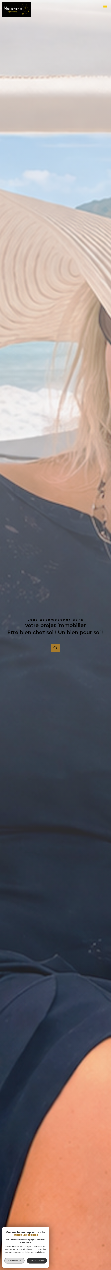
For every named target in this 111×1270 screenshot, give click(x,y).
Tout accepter (37, 1260)
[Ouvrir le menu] (106, 6)
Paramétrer (14, 1260)
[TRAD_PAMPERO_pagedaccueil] (16, 16)
